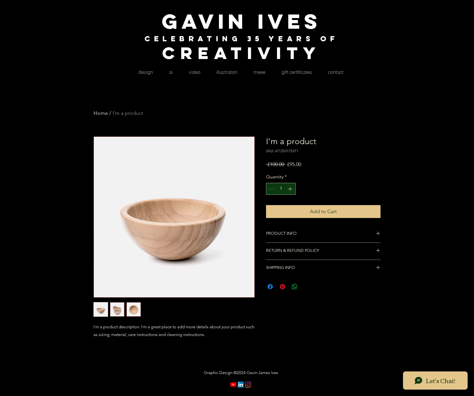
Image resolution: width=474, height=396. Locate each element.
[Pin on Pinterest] (282, 287)
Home (101, 113)
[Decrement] (271, 188)
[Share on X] (307, 287)
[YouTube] (233, 384)
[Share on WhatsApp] (295, 287)
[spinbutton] (281, 188)
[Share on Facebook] (270, 287)
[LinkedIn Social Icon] (241, 384)
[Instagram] (248, 384)
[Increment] (291, 188)
